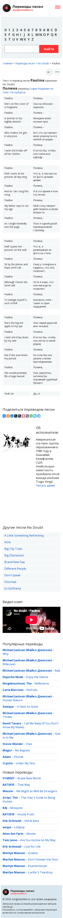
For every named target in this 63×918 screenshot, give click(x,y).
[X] (15, 416)
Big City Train (13, 549)
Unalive (33, 853)
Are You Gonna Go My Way (37, 840)
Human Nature (12, 700)
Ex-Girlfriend (12, 588)
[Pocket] (23, 416)
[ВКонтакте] (4, 416)
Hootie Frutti (25, 814)
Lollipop (19, 827)
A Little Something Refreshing (24, 535)
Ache (7, 542)
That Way (23, 785)
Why (5, 654)
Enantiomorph (37, 866)
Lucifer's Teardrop (40, 872)
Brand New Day (14, 562)
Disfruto (31, 690)
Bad (57, 670)
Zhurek (18, 757)
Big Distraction (14, 555)
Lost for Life (32, 846)
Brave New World (29, 778)
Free (29, 744)
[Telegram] (38, 416)
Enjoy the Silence (37, 677)
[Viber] (27, 416)
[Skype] (35, 416)
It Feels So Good (27, 707)
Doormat (10, 582)
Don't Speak (12, 575)
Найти (49, 49)
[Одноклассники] (8, 416)
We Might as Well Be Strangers (36, 791)
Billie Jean (9, 664)
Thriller (7, 717)
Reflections (42, 683)
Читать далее (45, 485)
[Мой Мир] (11, 416)
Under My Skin (25, 763)
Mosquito (16, 808)
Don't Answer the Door (43, 859)
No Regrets (22, 750)
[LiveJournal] (19, 416)
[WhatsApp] (31, 416)
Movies (31, 834)
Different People (15, 569)
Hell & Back (31, 821)
